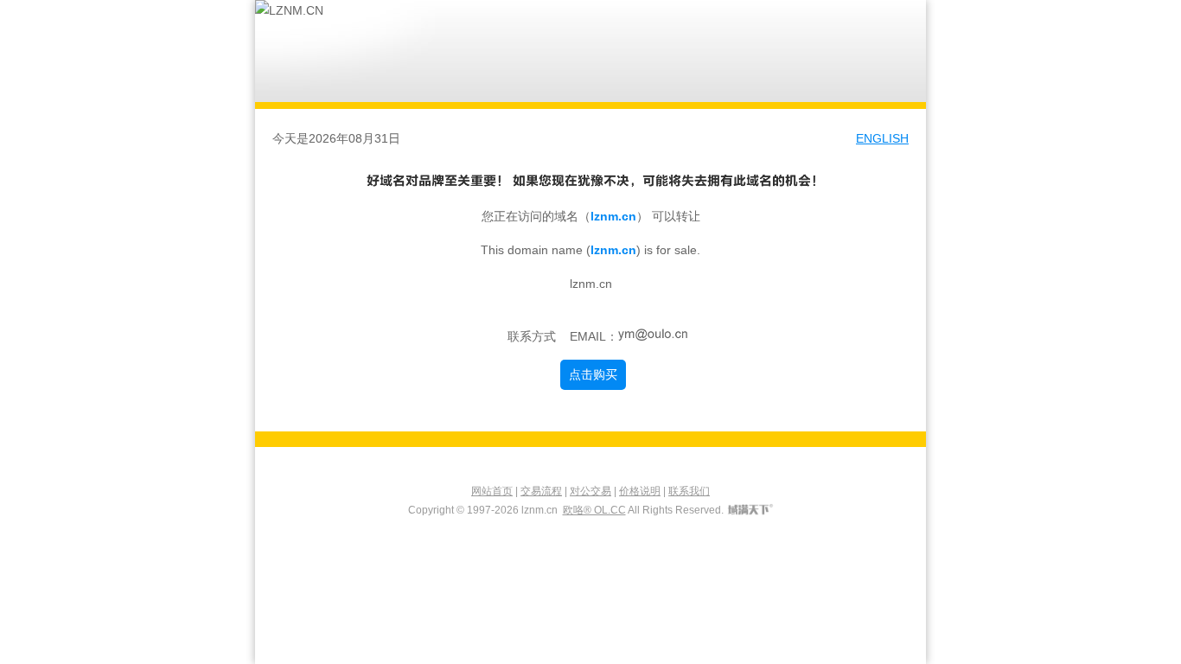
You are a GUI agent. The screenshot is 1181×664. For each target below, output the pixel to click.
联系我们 (689, 491)
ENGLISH (882, 138)
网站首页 (492, 491)
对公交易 (590, 491)
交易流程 (541, 491)
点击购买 (593, 374)
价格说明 (640, 491)
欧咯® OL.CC (594, 510)
